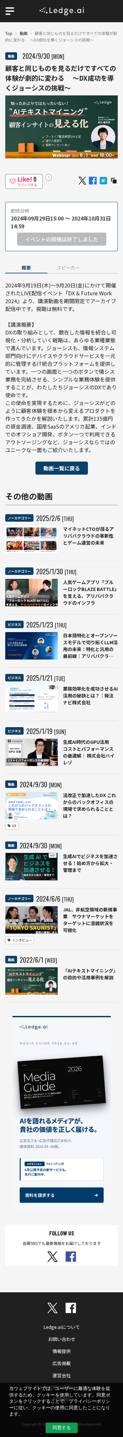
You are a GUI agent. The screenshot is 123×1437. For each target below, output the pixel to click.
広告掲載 (61, 1363)
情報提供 (61, 1351)
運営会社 (61, 1375)
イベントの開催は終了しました (61, 239)
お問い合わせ (61, 1339)
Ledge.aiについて (61, 1327)
